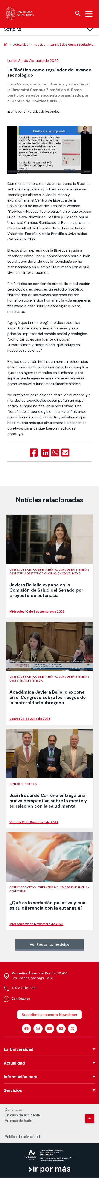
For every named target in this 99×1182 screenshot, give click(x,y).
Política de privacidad (22, 1136)
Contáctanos (21, 998)
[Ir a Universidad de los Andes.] (6, 45)
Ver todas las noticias (49, 944)
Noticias (12, 29)
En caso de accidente (22, 1115)
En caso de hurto (18, 1120)
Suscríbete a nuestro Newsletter (49, 1014)
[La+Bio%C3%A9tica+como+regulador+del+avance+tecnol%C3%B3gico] (45, 453)
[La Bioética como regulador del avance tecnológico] (34, 453)
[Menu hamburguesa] (88, 14)
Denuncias (13, 1109)
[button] (89, 1118)
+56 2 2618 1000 (24, 988)
